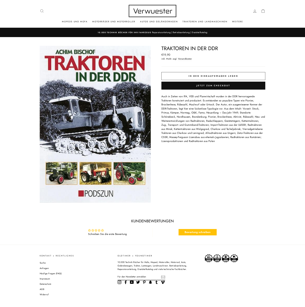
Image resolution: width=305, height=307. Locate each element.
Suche (43, 262)
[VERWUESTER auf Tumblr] (157, 282)
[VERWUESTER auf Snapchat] (150, 282)
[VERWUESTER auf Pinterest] (144, 282)
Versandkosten (185, 58)
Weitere (237, 21)
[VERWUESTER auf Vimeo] (163, 282)
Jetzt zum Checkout (213, 85)
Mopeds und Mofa (75, 21)
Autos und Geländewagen (159, 21)
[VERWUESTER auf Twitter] (138, 282)
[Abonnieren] (163, 277)
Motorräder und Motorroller (113, 21)
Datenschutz (45, 284)
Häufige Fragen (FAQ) (51, 273)
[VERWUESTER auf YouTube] (132, 282)
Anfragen (44, 268)
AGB (42, 289)
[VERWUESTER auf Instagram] (119, 282)
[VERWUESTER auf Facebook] (126, 282)
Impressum (45, 278)
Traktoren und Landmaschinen (205, 21)
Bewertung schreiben (197, 232)
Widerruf (44, 294)
